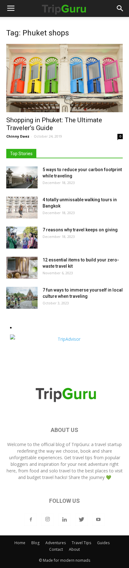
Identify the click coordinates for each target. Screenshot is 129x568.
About (74, 549)
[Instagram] (47, 519)
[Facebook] (30, 519)
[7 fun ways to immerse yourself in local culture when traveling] (22, 298)
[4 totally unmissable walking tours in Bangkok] (22, 207)
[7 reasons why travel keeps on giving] (22, 238)
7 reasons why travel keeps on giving (80, 229)
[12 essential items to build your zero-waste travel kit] (22, 268)
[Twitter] (81, 519)
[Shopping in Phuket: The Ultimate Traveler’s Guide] (64, 78)
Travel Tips (81, 542)
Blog (35, 542)
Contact (56, 549)
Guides (103, 542)
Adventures (55, 542)
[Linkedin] (64, 519)
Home (19, 542)
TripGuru (80, 444)
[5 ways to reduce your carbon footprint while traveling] (22, 177)
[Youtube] (98, 519)
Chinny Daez (17, 136)
